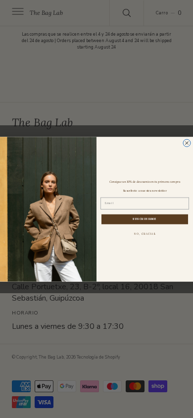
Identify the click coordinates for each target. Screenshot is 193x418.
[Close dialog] (187, 143)
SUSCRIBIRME (145, 219)
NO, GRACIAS (144, 234)
